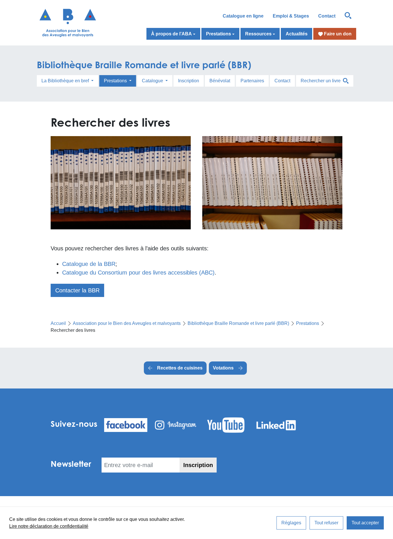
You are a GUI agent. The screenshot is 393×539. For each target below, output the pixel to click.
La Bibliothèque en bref (65, 80)
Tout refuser (326, 522)
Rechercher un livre (322, 80)
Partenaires (252, 80)
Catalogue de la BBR (88, 264)
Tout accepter (365, 522)
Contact (326, 16)
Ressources (258, 33)
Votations (223, 367)
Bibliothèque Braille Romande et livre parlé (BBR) (144, 64)
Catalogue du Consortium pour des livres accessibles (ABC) (138, 272)
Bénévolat (219, 80)
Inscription (188, 80)
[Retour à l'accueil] (73, 23)
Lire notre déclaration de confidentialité (48, 526)
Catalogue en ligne (243, 16)
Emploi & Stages (291, 16)
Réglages (291, 522)
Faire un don (337, 33)
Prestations (218, 33)
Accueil (58, 323)
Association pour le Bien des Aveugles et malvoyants (127, 323)
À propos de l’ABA (171, 33)
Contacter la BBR (77, 290)
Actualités (297, 33)
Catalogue (153, 80)
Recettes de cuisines (180, 367)
